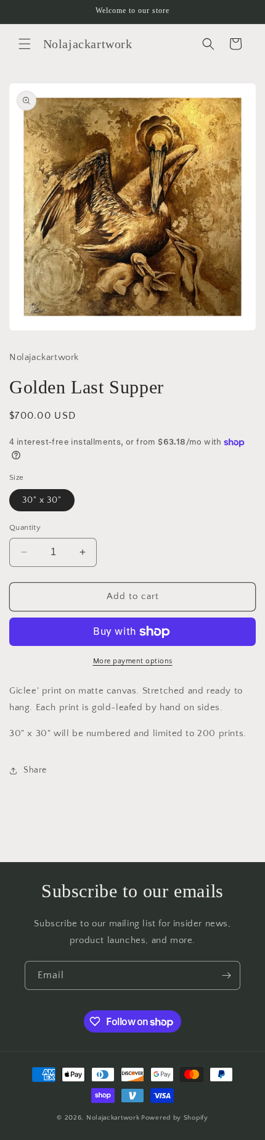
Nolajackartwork (113, 1117)
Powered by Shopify (174, 1117)
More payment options (133, 661)
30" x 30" (42, 500)
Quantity (25, 527)
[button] (24, 43)
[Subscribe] (226, 975)
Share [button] (35, 770)
